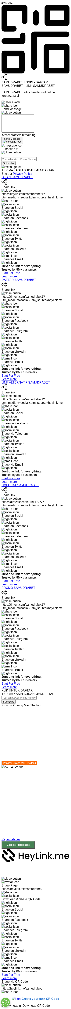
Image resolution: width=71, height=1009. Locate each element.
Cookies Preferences (18, 844)
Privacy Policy (22, 173)
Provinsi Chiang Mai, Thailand (19, 763)
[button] (35, 808)
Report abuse (11, 839)
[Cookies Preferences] (5, 1002)
